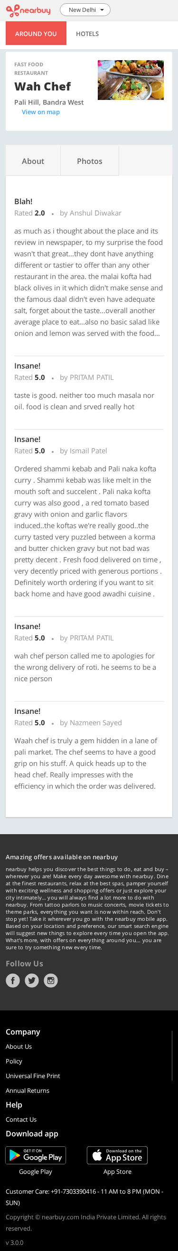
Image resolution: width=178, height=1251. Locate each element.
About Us (19, 1046)
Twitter (32, 980)
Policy (14, 1061)
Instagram (51, 980)
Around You (36, 33)
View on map (41, 112)
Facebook (13, 980)
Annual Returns (27, 1090)
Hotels (87, 33)
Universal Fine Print (33, 1075)
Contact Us (21, 1119)
